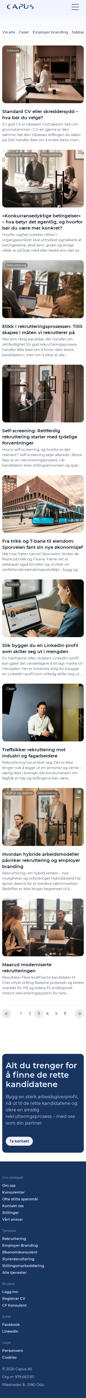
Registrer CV (13, 1299)
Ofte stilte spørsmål (20, 1199)
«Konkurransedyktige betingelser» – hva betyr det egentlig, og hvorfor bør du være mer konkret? (42, 222)
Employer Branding (20, 1245)
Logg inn (10, 1292)
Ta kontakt (19, 1141)
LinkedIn (10, 1331)
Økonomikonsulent (19, 1252)
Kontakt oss (13, 1206)
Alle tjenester (14, 1273)
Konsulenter (13, 1192)
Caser (24, 32)
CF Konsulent (14, 1305)
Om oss (8, 1186)
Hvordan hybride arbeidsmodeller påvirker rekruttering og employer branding (41, 860)
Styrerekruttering (18, 1259)
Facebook (11, 1325)
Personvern (12, 1351)
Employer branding (50, 32)
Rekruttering (14, 1239)
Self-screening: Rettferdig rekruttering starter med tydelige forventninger (39, 437)
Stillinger (10, 1213)
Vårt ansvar (12, 1219)
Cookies (9, 1357)
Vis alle (8, 32)
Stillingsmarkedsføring (23, 1266)
